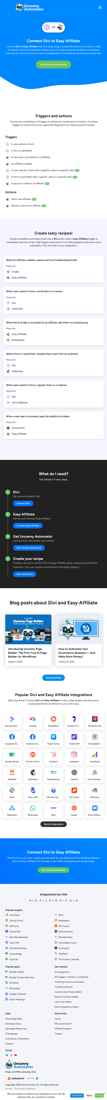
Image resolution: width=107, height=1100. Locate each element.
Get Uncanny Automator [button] (29, 547)
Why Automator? (63, 1023)
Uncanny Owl (29, 1072)
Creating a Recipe (64, 987)
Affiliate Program (63, 1028)
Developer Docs (13, 1023)
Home (58, 1018)
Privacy (8, 1088)
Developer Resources (16, 1028)
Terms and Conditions (25, 1088)
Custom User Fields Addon (68, 992)
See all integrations (53, 824)
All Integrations (62, 972)
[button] (100, 7)
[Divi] (47, 27)
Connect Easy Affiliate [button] (28, 525)
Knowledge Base (13, 1018)
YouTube (15, 1055)
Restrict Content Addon (67, 996)
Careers (58, 1033)
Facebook (7, 1055)
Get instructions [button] (25, 574)
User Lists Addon (63, 1001)
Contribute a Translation (17, 1038)
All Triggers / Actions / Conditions (71, 977)
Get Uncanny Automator (53, 64)
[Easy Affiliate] (60, 27)
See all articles (53, 677)
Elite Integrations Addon (67, 1007)
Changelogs (11, 1033)
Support (9, 1043)
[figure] (7, 144)
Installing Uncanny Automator (69, 982)
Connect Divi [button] (23, 503)
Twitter (11, 1055)
